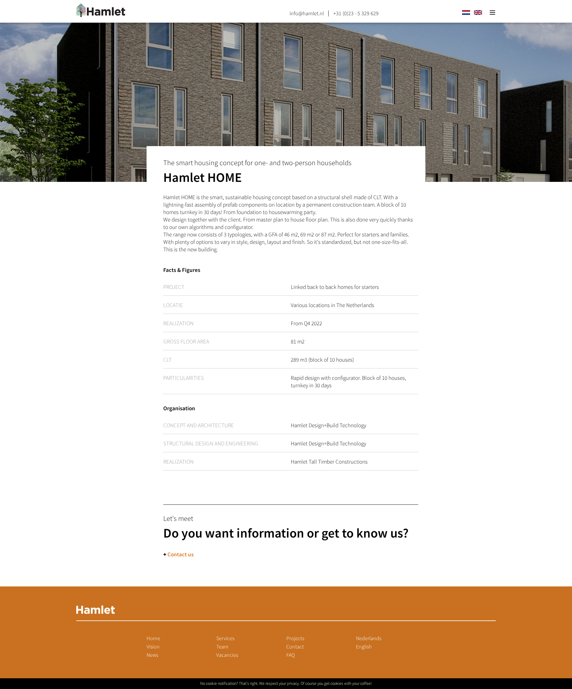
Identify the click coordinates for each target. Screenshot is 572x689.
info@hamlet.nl (307, 13)
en (478, 12)
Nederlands (368, 638)
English (364, 646)
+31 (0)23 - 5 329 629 (356, 13)
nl (466, 12)
